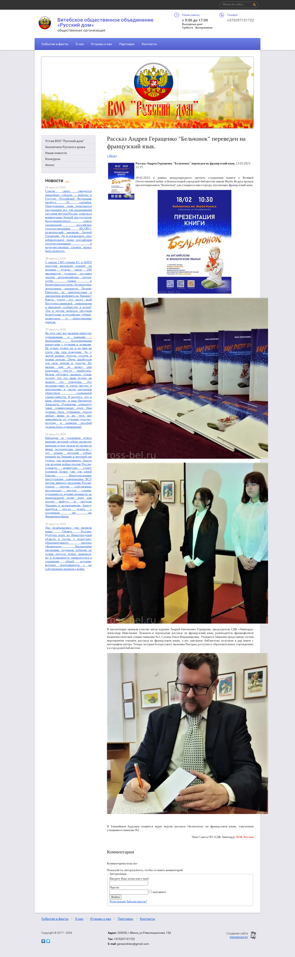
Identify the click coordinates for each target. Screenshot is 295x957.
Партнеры (127, 44)
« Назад (112, 156)
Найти (254, 5)
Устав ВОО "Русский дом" (64, 141)
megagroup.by (239, 937)
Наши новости (56, 153)
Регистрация (117, 901)
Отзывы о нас (101, 44)
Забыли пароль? (136, 901)
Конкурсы (52, 159)
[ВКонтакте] (43, 941)
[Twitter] (48, 941)
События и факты (54, 44)
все (67, 181)
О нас (80, 44)
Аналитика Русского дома (65, 147)
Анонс (49, 165)
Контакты (149, 44)
